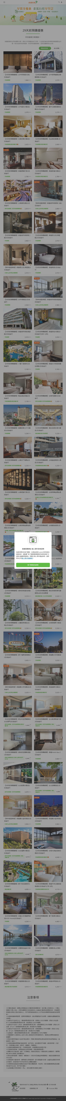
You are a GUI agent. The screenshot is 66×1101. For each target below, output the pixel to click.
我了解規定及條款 (33, 565)
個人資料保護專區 (27, 558)
